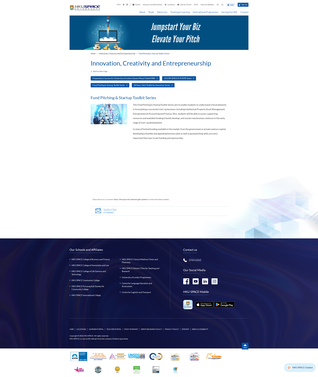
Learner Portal (185, 5)
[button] (222, 4)
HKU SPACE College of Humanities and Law (90, 265)
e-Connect (110, 211)
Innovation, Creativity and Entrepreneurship (117, 53)
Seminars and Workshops (152, 5)
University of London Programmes (136, 277)
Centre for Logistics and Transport (136, 292)
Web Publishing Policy (151, 329)
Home (93, 53)
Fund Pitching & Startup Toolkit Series (109, 85)
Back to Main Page (100, 71)
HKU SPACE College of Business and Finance (91, 259)
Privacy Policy (172, 329)
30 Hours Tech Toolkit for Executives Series (152, 85)
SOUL (196, 5)
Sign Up (244, 5)
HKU (119, 5)
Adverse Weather (207, 5)
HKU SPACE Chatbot (302, 367)
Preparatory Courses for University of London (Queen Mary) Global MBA (124, 78)
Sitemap (185, 329)
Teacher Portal (113, 329)
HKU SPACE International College (86, 295)
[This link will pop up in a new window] (204, 305)
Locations (171, 5)
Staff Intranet (131, 329)
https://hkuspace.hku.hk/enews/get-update (130, 199)
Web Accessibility (200, 329)
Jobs (72, 329)
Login (232, 5)
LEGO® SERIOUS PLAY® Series (178, 78)
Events (137, 5)
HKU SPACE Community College (86, 280)
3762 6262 (195, 260)
